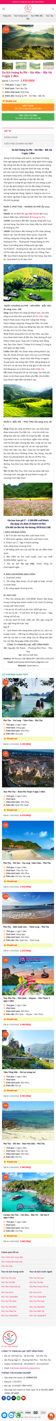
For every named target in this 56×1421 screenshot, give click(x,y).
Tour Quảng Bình (11, 1297)
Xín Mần (39, 316)
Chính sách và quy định (14, 1257)
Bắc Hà (40, 369)
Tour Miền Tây (10, 1311)
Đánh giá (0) (11, 137)
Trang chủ (7, 16)
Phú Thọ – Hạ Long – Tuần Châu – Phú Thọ (23, 720)
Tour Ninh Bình (11, 1307)
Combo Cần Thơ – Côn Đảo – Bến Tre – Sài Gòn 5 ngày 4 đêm (26, 1216)
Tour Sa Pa (9, 1292)
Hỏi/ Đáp (9, 1266)
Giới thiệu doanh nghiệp (18, 144)
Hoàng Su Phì (38, 217)
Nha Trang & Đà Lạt (12, 1287)
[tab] (28, 131)
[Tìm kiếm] (53, 9)
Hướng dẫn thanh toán (14, 1262)
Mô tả (7, 131)
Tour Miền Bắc (37, 16)
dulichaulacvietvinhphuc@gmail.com (25, 1368)
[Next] (49, 42)
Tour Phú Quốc (11, 1301)
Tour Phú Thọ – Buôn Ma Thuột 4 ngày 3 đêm (24, 792)
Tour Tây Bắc (10, 1282)
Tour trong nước (21, 16)
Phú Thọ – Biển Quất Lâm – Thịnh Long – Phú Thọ (26, 927)
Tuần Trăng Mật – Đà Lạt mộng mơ (19, 1072)
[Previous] (6, 42)
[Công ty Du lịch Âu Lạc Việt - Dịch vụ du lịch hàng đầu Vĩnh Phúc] (28, 9)
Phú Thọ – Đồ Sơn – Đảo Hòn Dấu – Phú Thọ (24, 1144)
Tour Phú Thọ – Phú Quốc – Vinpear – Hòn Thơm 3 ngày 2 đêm (26, 999)
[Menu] (3, 8)
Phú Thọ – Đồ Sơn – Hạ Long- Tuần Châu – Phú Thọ (27, 863)
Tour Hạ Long (10, 1278)
